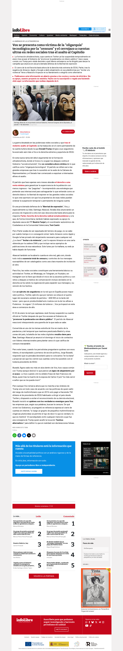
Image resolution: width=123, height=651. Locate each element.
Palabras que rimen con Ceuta (90, 246)
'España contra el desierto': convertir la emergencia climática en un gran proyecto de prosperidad (23, 565)
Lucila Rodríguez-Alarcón (89, 261)
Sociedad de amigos (60, 637)
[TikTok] (91, 625)
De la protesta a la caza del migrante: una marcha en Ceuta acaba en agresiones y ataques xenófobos (24, 523)
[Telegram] (100, 622)
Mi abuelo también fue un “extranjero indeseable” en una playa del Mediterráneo (57, 543)
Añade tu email (89, 363)
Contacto (26, 637)
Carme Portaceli (18, 545)
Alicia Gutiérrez (25, 132)
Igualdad (50, 35)
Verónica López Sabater (88, 275)
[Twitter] (96, 622)
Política (16, 35)
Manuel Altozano (18, 526)
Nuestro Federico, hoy (20, 543)
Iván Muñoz (16, 557)
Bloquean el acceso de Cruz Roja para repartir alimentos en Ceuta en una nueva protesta (58, 553)
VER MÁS (105, 472)
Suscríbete (85, 29)
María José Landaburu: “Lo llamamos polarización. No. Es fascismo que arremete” (88, 452)
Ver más (85, 564)
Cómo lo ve (86, 444)
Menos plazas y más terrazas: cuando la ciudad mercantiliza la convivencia (24, 553)
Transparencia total (98, 31)
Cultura (41, 35)
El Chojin (86, 249)
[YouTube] (86, 625)
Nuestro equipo (35, 637)
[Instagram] (103, 622)
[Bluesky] (92, 622)
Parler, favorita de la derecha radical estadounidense (44, 216)
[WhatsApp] (86, 622)
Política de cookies (94, 637)
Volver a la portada (44, 576)
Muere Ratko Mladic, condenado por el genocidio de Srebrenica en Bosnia (58, 564)
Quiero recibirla (90, 171)
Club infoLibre (94, 35)
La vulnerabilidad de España (90, 257)
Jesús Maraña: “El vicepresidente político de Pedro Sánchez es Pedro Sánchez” (88, 464)
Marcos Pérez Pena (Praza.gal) (22, 536)
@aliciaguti (25, 134)
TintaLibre (82, 35)
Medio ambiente (61, 35)
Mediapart (73, 35)
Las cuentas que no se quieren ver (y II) (90, 270)
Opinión (24, 35)
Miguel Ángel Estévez (53, 547)
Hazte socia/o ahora (29, 471)
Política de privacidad (81, 637)
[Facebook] (89, 622)
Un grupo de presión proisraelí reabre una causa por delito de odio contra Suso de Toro (23, 532)
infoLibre (49, 557)
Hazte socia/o (61, 629)
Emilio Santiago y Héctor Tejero (22, 568)
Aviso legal (70, 637)
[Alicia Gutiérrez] (15, 133)
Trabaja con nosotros (47, 637)
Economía (33, 35)
